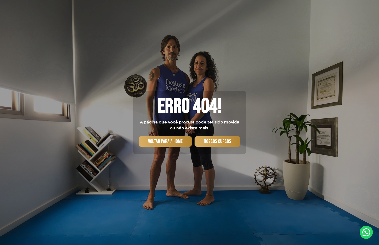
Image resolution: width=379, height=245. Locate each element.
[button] (366, 232)
